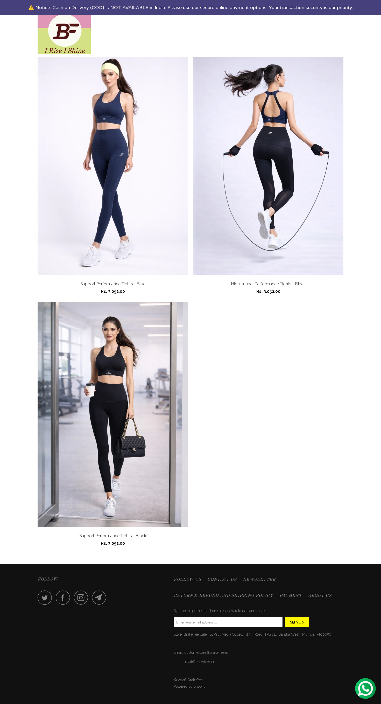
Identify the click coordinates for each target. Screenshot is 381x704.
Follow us (187, 580)
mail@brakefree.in (199, 661)
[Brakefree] (64, 28)
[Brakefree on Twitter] (46, 597)
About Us (319, 596)
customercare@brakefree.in (206, 652)
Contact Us (222, 580)
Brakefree (195, 680)
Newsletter (259, 580)
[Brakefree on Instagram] (82, 597)
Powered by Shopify (190, 686)
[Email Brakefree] (100, 597)
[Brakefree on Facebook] (64, 597)
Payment (290, 596)
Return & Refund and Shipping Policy (223, 596)
